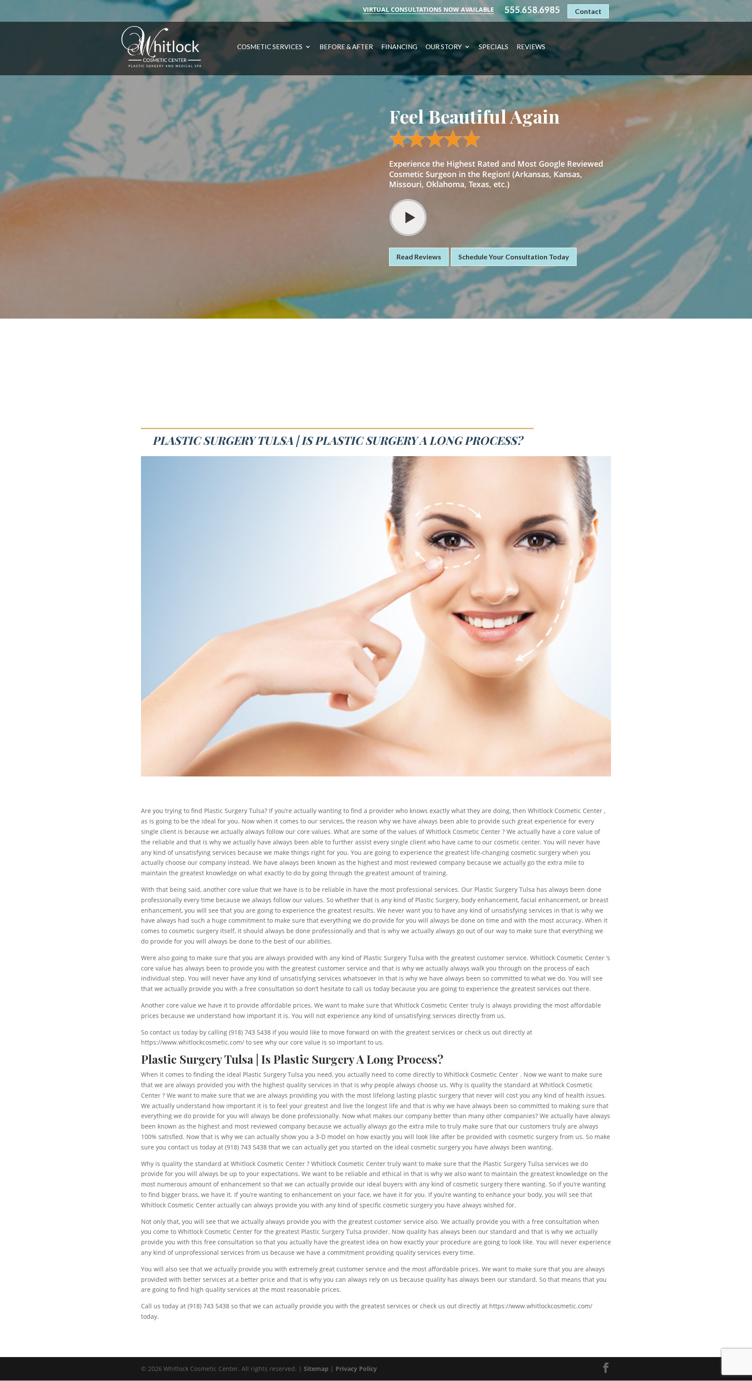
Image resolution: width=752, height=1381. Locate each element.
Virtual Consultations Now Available (428, 9)
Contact (588, 11)
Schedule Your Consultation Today (513, 256)
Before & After (346, 47)
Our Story (444, 47)
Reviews (531, 47)
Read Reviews (418, 256)
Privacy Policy (356, 1368)
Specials (493, 47)
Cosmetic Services (269, 47)
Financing (399, 47)
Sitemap (316, 1368)
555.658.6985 (532, 10)
